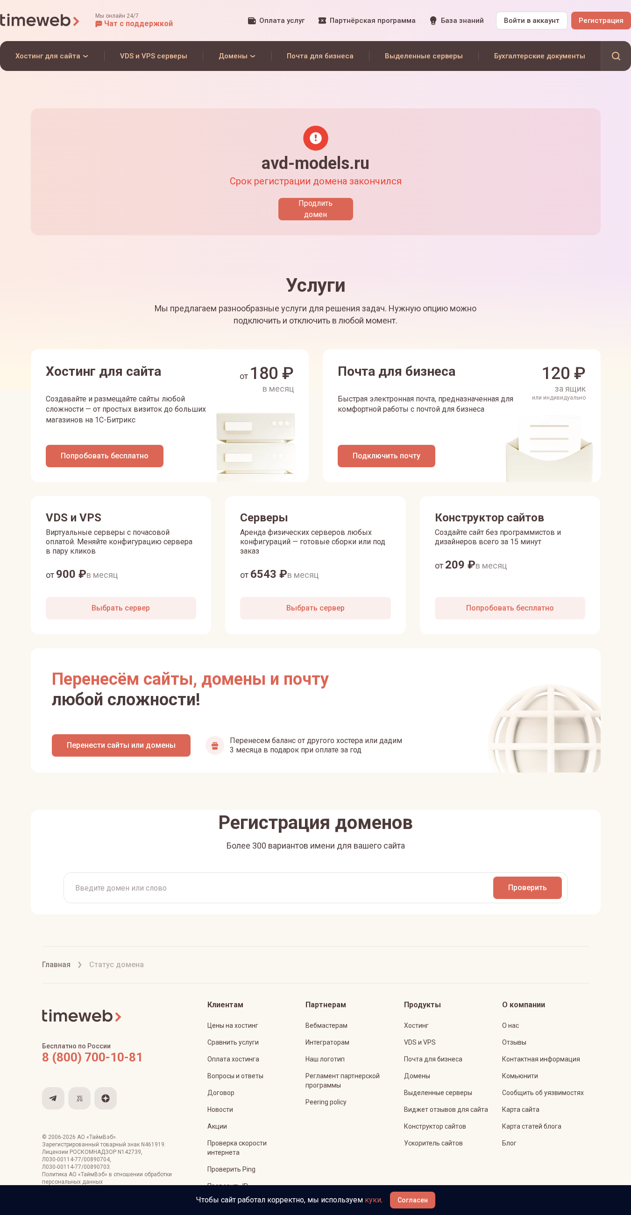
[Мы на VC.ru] (79, 1098)
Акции (217, 1126)
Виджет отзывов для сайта (446, 1109)
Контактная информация (541, 1059)
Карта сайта (520, 1109)
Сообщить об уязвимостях (543, 1092)
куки (373, 1199)
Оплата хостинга (233, 1059)
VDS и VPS (420, 1042)
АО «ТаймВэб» (96, 1137)
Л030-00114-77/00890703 (76, 1167)
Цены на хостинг (232, 1025)
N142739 (129, 1152)
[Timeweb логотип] (40, 20)
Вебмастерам (326, 1025)
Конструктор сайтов (435, 1126)
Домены (417, 1076)
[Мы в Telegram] (53, 1098)
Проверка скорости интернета (237, 1147)
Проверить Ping (231, 1169)
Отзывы (514, 1042)
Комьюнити (520, 1076)
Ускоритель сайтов (433, 1143)
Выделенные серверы (438, 1092)
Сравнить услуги (233, 1042)
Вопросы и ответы (235, 1076)
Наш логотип (325, 1059)
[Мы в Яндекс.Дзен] (105, 1098)
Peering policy (326, 1102)
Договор (220, 1092)
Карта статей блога (531, 1126)
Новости (220, 1109)
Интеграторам (327, 1042)
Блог (509, 1143)
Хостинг (416, 1025)
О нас (510, 1025)
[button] (134, 20)
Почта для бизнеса (433, 1059)
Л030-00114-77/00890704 (76, 1159)
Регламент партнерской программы (342, 1080)
